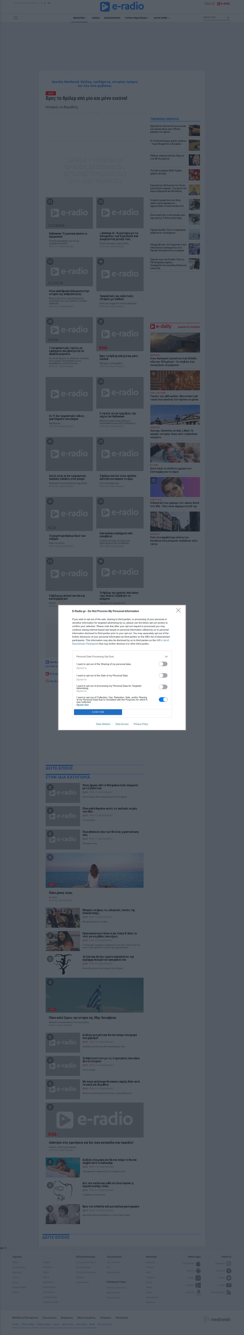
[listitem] (122, 656)
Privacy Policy (141, 724)
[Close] (179, 611)
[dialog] (122, 667)
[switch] (163, 664)
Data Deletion (103, 724)
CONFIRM (98, 712)
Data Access (122, 724)
